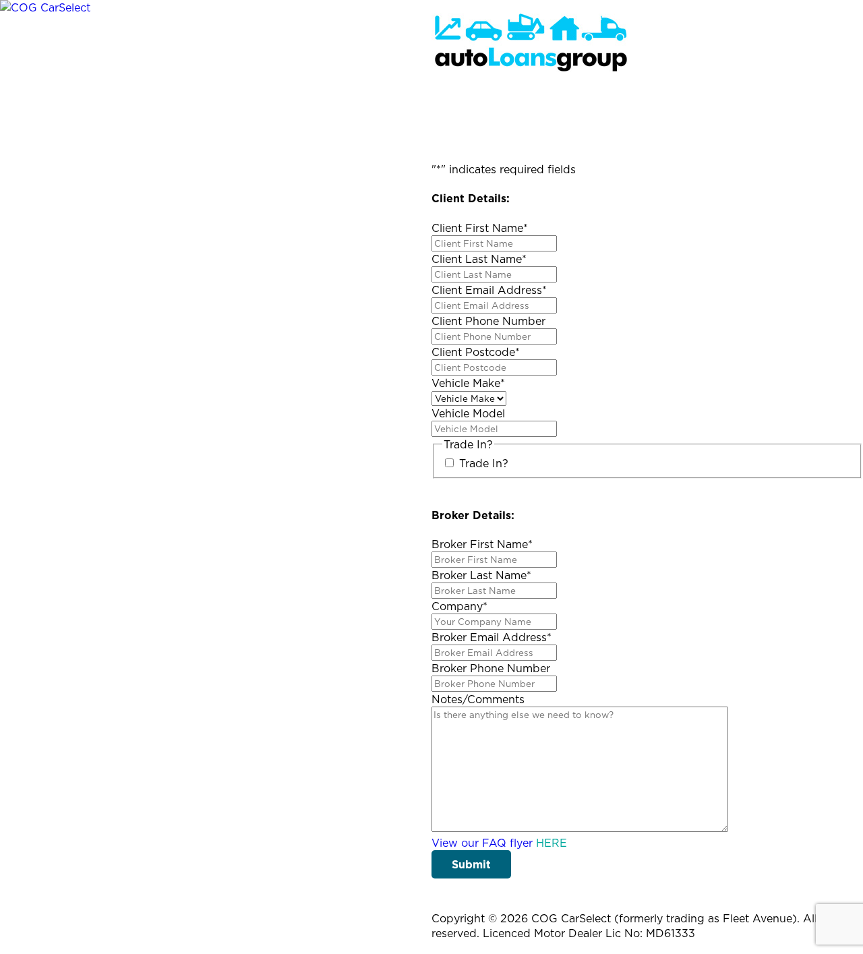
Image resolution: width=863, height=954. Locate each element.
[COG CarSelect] (45, 7)
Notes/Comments (478, 699)
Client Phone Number (488, 321)
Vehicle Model (468, 413)
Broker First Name (482, 544)
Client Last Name (479, 258)
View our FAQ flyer (499, 842)
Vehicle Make (468, 383)
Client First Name (480, 227)
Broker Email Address (492, 637)
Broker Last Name (481, 575)
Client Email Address (489, 289)
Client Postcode (476, 352)
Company (459, 606)
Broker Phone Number (491, 668)
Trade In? (483, 463)
